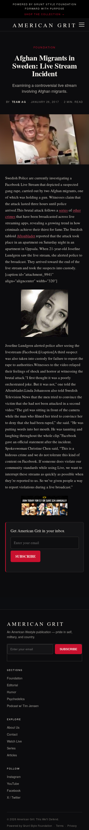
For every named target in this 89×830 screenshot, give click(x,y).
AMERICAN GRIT (45, 25)
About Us (13, 727)
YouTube (13, 783)
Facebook (14, 790)
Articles (12, 755)
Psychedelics (16, 699)
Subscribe (25, 556)
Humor (11, 692)
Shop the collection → (44, 14)
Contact (12, 734)
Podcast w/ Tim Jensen (23, 706)
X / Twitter (14, 797)
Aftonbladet (26, 235)
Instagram (14, 776)
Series (11, 748)
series (63, 210)
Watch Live (14, 741)
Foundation (14, 678)
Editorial (12, 685)
